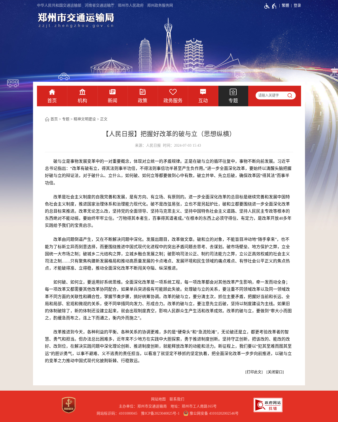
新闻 (112, 100)
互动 (203, 100)
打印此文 (254, 372)
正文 (103, 119)
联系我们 (177, 399)
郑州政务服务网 (160, 5)
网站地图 (158, 399)
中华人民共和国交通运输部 (59, 5)
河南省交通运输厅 (99, 5)
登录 (297, 5)
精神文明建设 (85, 119)
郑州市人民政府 (131, 5)
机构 (82, 100)
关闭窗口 (275, 372)
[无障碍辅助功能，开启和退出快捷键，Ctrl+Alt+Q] (270, 6)
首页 (52, 100)
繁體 (285, 5)
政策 (142, 100)
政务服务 (172, 100)
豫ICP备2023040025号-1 (160, 413)
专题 (233, 100)
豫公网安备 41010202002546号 (214, 413)
